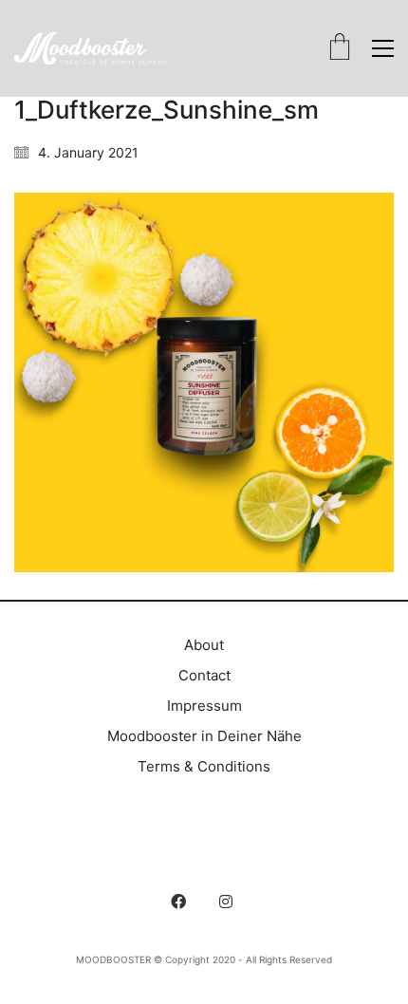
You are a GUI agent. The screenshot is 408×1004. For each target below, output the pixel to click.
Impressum (204, 706)
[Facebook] (178, 901)
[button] (383, 48)
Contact (204, 675)
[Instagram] (226, 901)
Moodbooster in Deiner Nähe (204, 736)
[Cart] (339, 48)
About (204, 645)
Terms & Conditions (204, 766)
